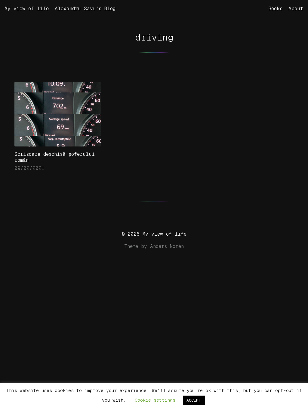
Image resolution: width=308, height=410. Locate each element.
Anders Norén (167, 246)
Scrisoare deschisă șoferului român (54, 157)
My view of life (27, 8)
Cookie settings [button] (155, 399)
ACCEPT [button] (193, 400)
